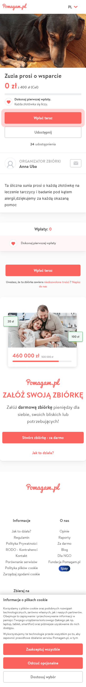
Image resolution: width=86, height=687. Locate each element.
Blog (64, 549)
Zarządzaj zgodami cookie (21, 574)
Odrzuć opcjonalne (43, 663)
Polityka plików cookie (21, 568)
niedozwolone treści (56, 282)
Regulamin (21, 537)
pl (70, 6)
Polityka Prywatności (21, 543)
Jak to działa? (43, 452)
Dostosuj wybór (43, 676)
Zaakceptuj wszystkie (43, 649)
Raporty (64, 537)
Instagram (36, 498)
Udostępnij (43, 132)
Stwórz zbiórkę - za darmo (43, 437)
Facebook (8, 498)
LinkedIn (49, 498)
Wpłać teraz (43, 117)
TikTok (63, 498)
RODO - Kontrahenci (21, 549)
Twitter (22, 498)
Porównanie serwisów (21, 562)
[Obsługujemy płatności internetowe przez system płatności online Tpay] (64, 568)
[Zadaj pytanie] (75, 163)
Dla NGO (64, 555)
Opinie (64, 531)
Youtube (77, 498)
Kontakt (21, 555)
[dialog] (43, 641)
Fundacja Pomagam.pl (64, 562)
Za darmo (64, 543)
